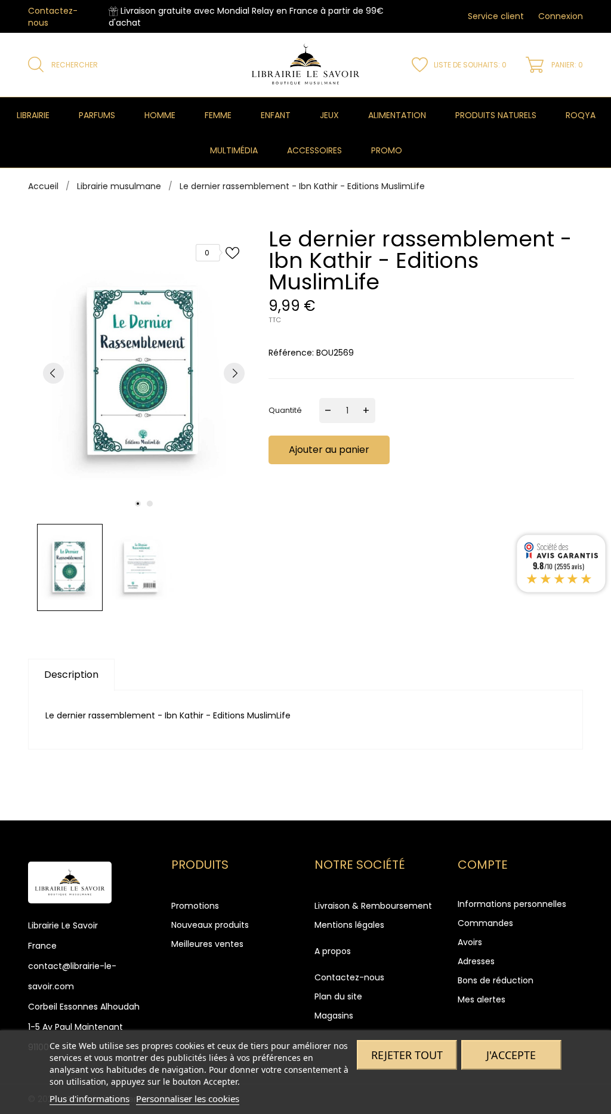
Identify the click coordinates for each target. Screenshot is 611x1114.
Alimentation (397, 115)
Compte (483, 864)
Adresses (476, 961)
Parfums (97, 115)
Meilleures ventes (207, 944)
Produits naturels (495, 115)
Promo (386, 150)
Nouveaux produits (210, 925)
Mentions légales (349, 925)
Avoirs (470, 942)
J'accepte (511, 1055)
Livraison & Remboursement (373, 906)
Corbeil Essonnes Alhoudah (84, 1007)
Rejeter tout (407, 1055)
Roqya (580, 115)
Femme (218, 115)
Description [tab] (71, 674)
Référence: (291, 353)
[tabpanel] (144, 373)
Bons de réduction (495, 980)
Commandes (485, 923)
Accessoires (314, 150)
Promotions (195, 906)
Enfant (276, 115)
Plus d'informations (89, 1098)
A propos (332, 951)
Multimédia (234, 150)
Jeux (329, 115)
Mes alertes (481, 999)
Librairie (33, 115)
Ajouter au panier (329, 449)
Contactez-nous (349, 977)
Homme (159, 115)
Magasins (333, 1016)
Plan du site (338, 996)
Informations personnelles (512, 904)
